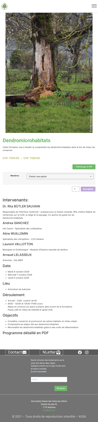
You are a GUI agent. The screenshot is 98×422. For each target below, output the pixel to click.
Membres (14, 176)
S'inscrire (61, 388)
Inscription (88, 189)
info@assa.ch (49, 410)
